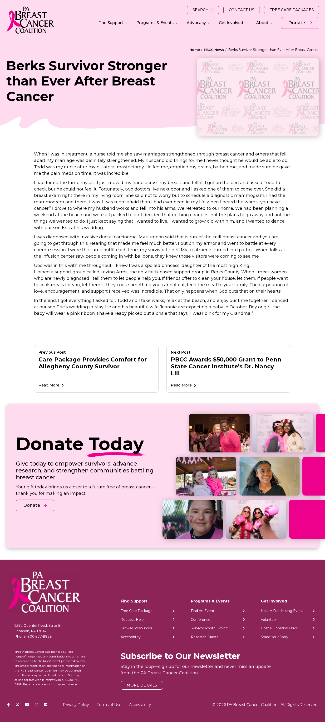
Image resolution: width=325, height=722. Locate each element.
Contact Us (241, 10)
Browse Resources (136, 628)
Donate (297, 22)
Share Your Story (274, 637)
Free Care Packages (292, 10)
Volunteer (269, 619)
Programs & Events (155, 22)
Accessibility (131, 637)
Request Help (132, 619)
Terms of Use (109, 704)
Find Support (110, 22)
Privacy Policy (76, 704)
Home (194, 50)
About (262, 22)
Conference (200, 619)
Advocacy (196, 22)
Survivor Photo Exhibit (209, 628)
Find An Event (202, 611)
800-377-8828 (39, 636)
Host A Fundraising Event (282, 611)
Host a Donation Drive (279, 628)
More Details (142, 685)
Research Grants (204, 637)
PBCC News (214, 50)
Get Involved (231, 22)
